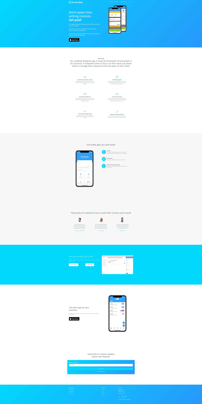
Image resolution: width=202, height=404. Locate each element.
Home (111, 1)
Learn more (89, 264)
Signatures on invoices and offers (117, 114)
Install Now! (73, 264)
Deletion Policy (71, 393)
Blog (130, 1)
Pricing (103, 394)
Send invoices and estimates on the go (84, 79)
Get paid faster (109, 158)
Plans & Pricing (123, 1)
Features (116, 1)
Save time (108, 150)
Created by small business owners (113, 164)
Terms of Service (71, 391)
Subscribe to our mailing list (73, 362)
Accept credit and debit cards (85, 96)
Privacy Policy (71, 389)
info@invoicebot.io (121, 393)
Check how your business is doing (84, 113)
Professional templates (117, 79)
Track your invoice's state (117, 96)
